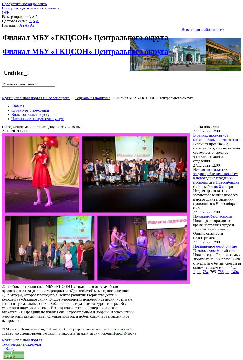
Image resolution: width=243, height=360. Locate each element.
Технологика (121, 329)
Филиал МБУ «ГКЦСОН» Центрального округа (85, 48)
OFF (5, 12)
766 (221, 272)
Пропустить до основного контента (31, 8)
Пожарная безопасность (212, 216)
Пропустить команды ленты (24, 4)
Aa (21, 25)
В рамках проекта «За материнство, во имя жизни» (216, 137)
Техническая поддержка (21, 344)
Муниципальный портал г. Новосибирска (36, 98)
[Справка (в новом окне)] (4, 93)
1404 (235, 272)
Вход (9, 348)
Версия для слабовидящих (203, 29)
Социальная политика (92, 98)
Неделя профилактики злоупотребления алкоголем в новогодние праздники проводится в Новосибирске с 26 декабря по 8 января (216, 178)
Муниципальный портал (22, 340)
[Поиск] (3, 88)
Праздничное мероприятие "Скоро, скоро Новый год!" (215, 248)
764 (205, 272)
